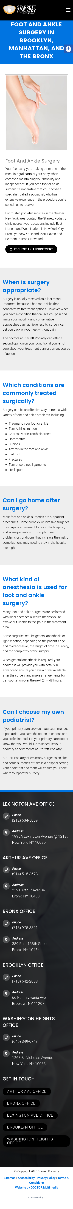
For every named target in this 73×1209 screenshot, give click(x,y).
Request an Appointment (33, 249)
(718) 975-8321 (25, 928)
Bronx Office (21, 1103)
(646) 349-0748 (25, 1041)
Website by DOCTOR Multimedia (36, 1187)
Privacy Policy (46, 1178)
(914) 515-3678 (25, 874)
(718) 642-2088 (25, 981)
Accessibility (26, 1178)
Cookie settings (36, 1197)
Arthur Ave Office (27, 1091)
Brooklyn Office (25, 1127)
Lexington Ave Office (30, 1115)
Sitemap (10, 1178)
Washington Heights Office (30, 1141)
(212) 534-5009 (25, 820)
